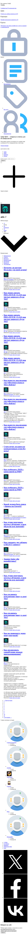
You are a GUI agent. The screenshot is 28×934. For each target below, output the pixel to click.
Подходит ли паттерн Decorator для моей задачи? (15, 269)
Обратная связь (8, 846)
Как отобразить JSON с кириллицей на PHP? (14, 470)
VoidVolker (9, 777)
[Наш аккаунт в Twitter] (15, 873)
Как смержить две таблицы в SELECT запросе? (15, 543)
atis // (5, 278)
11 (4, 223)
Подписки (6, 261)
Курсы (5, 156)
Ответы (6, 257)
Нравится (6, 263)
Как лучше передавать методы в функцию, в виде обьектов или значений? (15, 524)
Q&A (5, 153)
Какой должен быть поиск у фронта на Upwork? (15, 505)
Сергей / (9, 786)
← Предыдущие (8, 700)
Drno (8, 811)
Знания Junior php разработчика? (11, 560)
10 (4, 714)
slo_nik (5, 309)
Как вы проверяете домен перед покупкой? (15, 634)
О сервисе (6, 843)
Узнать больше (4, 145)
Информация (7, 255)
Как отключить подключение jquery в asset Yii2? (15, 596)
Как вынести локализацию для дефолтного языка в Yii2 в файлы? (15, 382)
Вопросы (6, 258)
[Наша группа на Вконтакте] (15, 921)
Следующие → (8, 717)
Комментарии (7, 260)
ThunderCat (7, 536)
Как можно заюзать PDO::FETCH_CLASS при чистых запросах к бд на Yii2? (15, 296)
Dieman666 (10, 837)
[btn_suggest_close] (3, 160)
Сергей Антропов (11, 742)
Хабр (5, 152)
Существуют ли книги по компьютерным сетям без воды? (15, 449)
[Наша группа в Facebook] (15, 897)
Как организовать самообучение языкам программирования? (13, 652)
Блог (5, 848)
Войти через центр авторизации (8, 930)
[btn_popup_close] (3, 932)
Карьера (6, 154)
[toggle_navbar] (1, 203)
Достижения (7, 264)
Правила (6, 845)
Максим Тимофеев (9, 279)
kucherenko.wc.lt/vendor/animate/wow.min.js (15, 517)
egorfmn (9, 767)
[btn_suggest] (1, 162)
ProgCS (6, 664)
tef (4, 516)
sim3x (5, 460)
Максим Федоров (8, 394)
